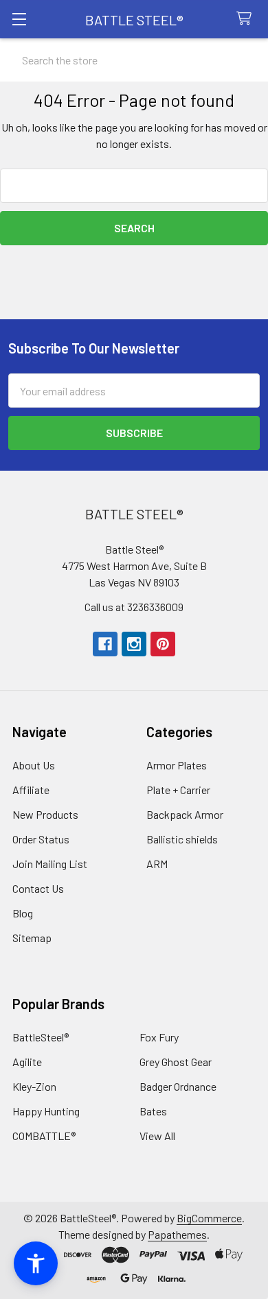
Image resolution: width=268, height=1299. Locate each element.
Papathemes (177, 1234)
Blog (22, 912)
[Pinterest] (162, 644)
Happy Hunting (46, 1110)
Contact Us (38, 888)
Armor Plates (176, 764)
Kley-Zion (34, 1086)
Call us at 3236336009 (134, 606)
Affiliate (30, 789)
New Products (45, 814)
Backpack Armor (184, 814)
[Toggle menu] (19, 19)
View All (157, 1135)
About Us (33, 764)
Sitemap (32, 937)
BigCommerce (209, 1217)
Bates (153, 1110)
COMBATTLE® (44, 1135)
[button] (36, 1263)
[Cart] (247, 18)
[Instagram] (134, 644)
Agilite (27, 1061)
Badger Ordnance (177, 1086)
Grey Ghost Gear (175, 1061)
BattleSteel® (40, 1036)
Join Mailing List (49, 863)
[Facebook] (105, 644)
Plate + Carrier (178, 789)
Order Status (40, 838)
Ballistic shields (182, 838)
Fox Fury (159, 1036)
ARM (157, 863)
